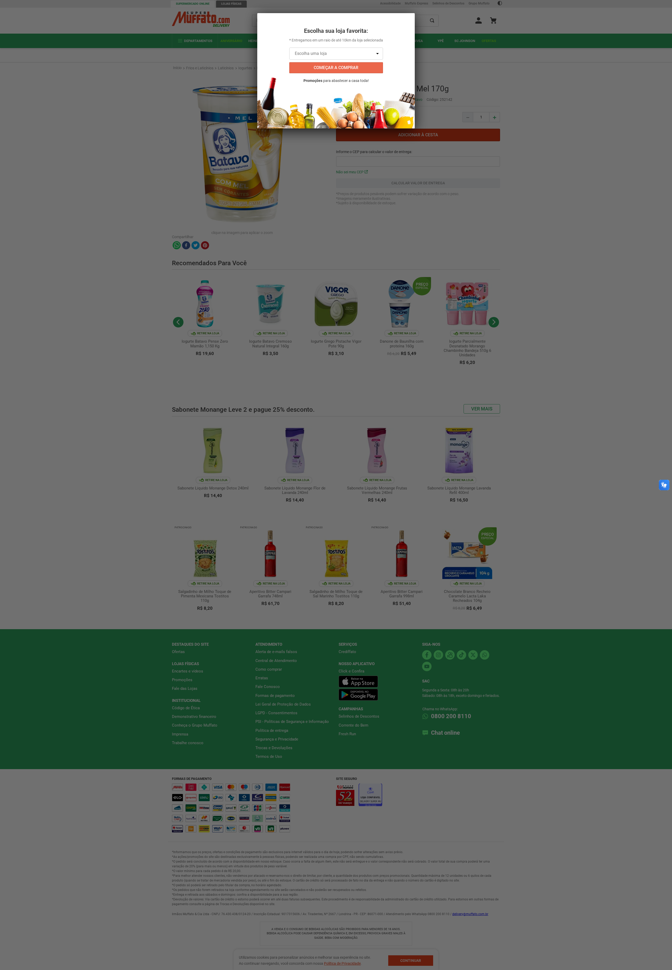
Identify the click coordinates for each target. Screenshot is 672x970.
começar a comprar (336, 67)
